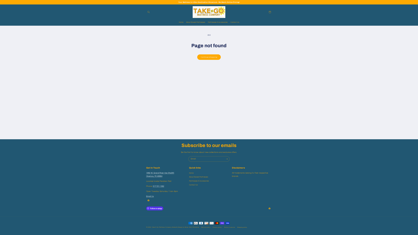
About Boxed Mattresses (198, 177)
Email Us (150, 196)
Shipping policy (242, 227)
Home (191, 173)
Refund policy (205, 227)
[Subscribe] (226, 159)
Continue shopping (209, 57)
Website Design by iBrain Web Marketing (185, 227)
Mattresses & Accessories (199, 181)
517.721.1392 (158, 186)
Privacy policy (217, 227)
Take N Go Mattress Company (162, 227)
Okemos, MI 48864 (154, 176)
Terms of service (229, 227)
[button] (148, 12)
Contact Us (193, 185)
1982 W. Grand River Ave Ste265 (160, 173)
